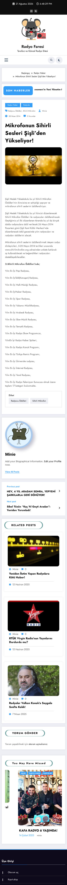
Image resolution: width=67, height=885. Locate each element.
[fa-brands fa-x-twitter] (35, 11)
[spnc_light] (59, 60)
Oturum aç (13, 872)
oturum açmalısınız (38, 744)
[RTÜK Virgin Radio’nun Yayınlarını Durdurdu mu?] (33, 615)
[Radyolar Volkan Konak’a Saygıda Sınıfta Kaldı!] (33, 680)
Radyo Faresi (32, 46)
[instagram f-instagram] (31, 11)
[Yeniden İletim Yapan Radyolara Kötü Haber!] (33, 550)
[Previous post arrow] (59, 491)
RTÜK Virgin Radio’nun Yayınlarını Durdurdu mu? (30, 640)
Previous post (13, 486)
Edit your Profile (52, 461)
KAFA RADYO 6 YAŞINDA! (25, 830)
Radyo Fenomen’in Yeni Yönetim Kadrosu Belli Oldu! (35, 89)
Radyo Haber (13, 105)
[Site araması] (51, 60)
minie (44, 111)
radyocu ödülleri (15, 111)
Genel (10, 773)
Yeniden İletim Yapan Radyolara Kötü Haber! (29, 575)
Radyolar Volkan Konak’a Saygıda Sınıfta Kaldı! (30, 705)
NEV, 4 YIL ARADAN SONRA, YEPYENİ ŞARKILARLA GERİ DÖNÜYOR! (31, 493)
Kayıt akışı (13, 879)
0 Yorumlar (31, 116)
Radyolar (26, 105)
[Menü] (6, 60)
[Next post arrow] (59, 508)
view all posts (12, 472)
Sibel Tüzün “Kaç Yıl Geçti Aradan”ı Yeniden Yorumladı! (28, 508)
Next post (11, 501)
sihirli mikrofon (29, 111)
